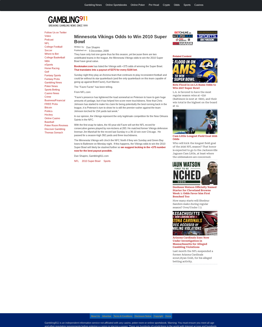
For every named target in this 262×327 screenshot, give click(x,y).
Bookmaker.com (83, 66)
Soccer (48, 50)
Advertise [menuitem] (106, 316)
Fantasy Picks (52, 79)
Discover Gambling (55, 129)
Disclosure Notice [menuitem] (143, 316)
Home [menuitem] (168, 316)
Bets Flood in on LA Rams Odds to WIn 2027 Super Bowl (194, 86)
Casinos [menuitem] (198, 5)
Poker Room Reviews (56, 125)
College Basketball (55, 57)
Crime (48, 97)
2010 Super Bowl (91, 161)
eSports (49, 64)
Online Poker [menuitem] (138, 5)
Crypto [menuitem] (166, 5)
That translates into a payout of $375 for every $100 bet (105, 70)
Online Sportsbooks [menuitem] (116, 5)
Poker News (51, 86)
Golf (47, 71)
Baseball (49, 122)
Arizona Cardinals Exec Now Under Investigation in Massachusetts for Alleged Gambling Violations (191, 242)
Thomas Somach (54, 132)
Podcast (49, 39)
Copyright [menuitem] (158, 316)
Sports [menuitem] (187, 5)
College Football (53, 46)
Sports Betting (52, 89)
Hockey (49, 114)
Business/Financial (55, 100)
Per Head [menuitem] (154, 5)
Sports (107, 161)
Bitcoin (48, 107)
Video (48, 36)
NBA (47, 61)
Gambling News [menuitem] (93, 5)
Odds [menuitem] (177, 5)
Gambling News (53, 82)
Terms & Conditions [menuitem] (123, 316)
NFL (47, 43)
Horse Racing (52, 68)
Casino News (52, 93)
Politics (48, 111)
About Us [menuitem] (95, 316)
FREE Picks (51, 104)
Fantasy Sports (53, 75)
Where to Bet (52, 54)
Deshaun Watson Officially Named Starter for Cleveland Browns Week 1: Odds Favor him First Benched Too (195, 192)
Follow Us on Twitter (56, 32)
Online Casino (52, 118)
